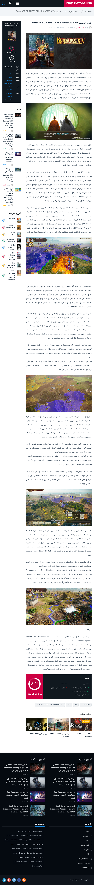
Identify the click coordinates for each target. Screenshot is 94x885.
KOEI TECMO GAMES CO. (8, 80)
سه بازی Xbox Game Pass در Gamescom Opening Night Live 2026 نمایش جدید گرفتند (8, 121)
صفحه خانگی (86, 11)
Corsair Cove (12, 234)
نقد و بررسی (72, 11)
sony (18, 844)
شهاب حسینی (80, 27)
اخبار (87, 831)
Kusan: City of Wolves (11, 240)
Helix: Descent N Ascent (11, 247)
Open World (16, 848)
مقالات (87, 840)
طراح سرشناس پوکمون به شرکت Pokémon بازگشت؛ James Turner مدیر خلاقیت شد (8, 195)
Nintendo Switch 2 (36, 835)
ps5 (29, 831)
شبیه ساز (9, 96)
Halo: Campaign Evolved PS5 (10, 265)
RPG (12, 844)
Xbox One (85, 867)
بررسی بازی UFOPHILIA (38, 734)
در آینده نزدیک (83, 863)
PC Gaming (23, 840)
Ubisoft (32, 840)
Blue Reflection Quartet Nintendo (11, 256)
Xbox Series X (38, 848)
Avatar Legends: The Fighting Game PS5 (11, 275)
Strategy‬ (9, 94)
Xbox (24, 831)
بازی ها (86, 849)
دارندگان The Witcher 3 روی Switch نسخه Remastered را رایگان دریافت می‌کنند (8, 140)
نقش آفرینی (9, 99)
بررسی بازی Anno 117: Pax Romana (59, 735)
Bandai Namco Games (35, 853)
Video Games (24, 857)
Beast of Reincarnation (10, 227)
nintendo (40, 840)
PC (11, 74)
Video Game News (36, 861)
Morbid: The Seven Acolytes (84, 735)
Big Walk (12, 219)
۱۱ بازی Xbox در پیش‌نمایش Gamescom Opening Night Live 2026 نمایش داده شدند (8, 175)
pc (76, 705)
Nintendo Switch (37, 857)
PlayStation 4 (84, 858)
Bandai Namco (38, 844)
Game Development (21, 861)
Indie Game (27, 848)
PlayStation (26, 844)
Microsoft (24, 835)
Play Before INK (79, 3)
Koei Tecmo (86, 705)
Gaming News (38, 831)
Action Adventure (19, 853)
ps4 (69, 705)
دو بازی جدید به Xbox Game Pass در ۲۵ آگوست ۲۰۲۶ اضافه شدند (8, 157)
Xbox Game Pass (37, 866)
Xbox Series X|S (12, 835)
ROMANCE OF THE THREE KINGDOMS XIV (50, 705)
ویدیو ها (86, 836)
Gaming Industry (11, 840)
